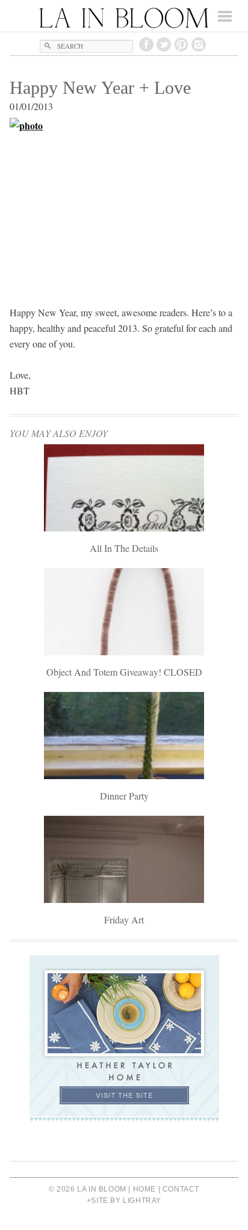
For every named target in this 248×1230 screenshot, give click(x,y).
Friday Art (124, 919)
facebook (146, 44)
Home (144, 1189)
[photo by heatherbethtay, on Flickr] (124, 203)
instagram (198, 44)
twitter (164, 44)
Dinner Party (124, 795)
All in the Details (124, 548)
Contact (181, 1189)
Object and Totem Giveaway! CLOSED (124, 671)
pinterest (181, 44)
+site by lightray (124, 1200)
